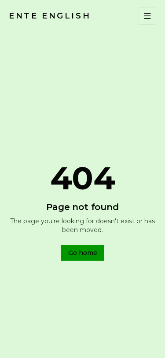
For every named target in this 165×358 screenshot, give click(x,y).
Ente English (50, 16)
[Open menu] (147, 16)
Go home (82, 253)
